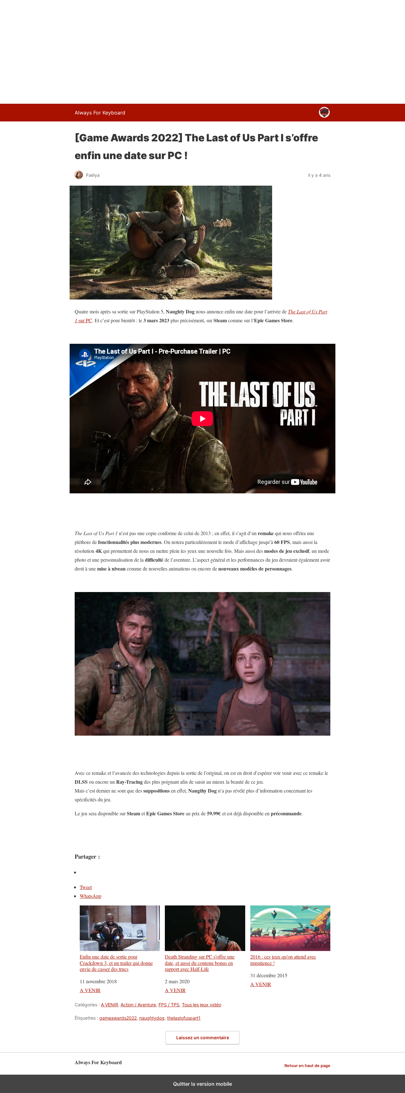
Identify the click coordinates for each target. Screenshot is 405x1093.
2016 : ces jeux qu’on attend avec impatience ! (283, 959)
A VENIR (90, 990)
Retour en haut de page (307, 1065)
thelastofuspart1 (184, 1018)
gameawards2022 (118, 1018)
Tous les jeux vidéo (201, 1004)
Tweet (86, 887)
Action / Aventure (138, 1004)
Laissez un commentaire (202, 1037)
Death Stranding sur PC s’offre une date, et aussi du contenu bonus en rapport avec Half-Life (199, 962)
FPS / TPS (169, 1004)
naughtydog (152, 1018)
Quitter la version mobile (202, 1084)
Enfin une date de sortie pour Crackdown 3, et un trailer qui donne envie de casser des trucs (116, 962)
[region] (202, 50)
